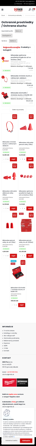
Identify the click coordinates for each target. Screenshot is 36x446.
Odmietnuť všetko (11, 440)
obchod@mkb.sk (8, 374)
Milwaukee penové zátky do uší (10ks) (8, 241)
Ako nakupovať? (9, 336)
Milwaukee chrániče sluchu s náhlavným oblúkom (9, 144)
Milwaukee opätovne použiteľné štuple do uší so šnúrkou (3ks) (26, 193)
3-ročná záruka (9, 331)
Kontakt (6, 351)
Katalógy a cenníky (10, 333)
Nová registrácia (30, 4)
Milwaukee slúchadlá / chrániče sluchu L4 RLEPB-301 (18, 289)
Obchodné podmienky (11, 338)
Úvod (3, 15)
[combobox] (19, 31)
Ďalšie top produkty (18, 109)
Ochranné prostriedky (15, 15)
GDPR (5, 346)
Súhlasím (26, 441)
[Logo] (18, 9)
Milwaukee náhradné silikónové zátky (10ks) (9, 193)
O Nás (6, 348)
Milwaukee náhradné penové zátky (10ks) (26, 143)
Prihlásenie (19, 4)
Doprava (7, 343)
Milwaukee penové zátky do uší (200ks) (26, 241)
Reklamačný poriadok (11, 341)
